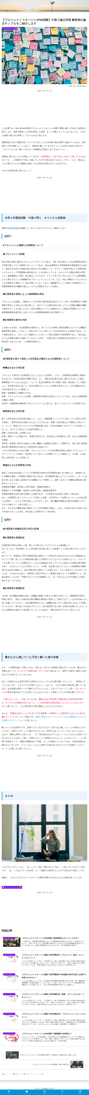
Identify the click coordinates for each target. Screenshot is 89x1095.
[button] (82, 599)
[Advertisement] (44, 107)
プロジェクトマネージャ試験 (13, 887)
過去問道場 (14, 228)
